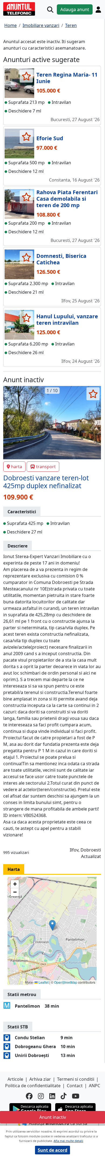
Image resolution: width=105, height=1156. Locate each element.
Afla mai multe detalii (68, 1141)
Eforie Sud (49, 138)
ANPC (94, 1086)
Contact (75, 1086)
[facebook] (29, 1096)
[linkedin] (52, 1096)
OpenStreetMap (65, 982)
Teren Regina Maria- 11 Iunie (66, 78)
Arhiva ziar (40, 1079)
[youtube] (75, 1096)
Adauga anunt (74, 9)
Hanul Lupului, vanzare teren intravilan (67, 319)
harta (16, 467)
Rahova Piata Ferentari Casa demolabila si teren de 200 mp (67, 199)
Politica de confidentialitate (33, 1086)
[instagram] (41, 1096)
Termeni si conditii (75, 1079)
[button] (52, 925)
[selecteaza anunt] (26, 76)
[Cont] (98, 9)
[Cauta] (50, 10)
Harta (14, 869)
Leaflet (43, 982)
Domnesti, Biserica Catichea (61, 259)
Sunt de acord (52, 1150)
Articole (15, 1079)
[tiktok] (63, 1096)
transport (46, 467)
